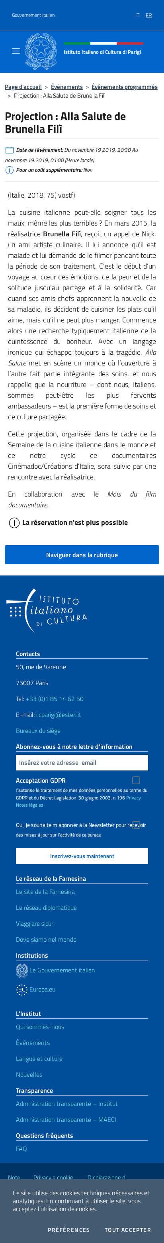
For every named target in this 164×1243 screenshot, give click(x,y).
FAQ (21, 1148)
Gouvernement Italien (33, 15)
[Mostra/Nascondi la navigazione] (16, 51)
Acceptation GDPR (41, 780)
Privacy (133, 797)
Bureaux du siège (38, 730)
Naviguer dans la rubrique (82, 555)
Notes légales (29, 805)
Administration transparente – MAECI (66, 1119)
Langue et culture (39, 1058)
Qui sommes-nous (40, 1026)
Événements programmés (125, 86)
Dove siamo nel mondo (46, 939)
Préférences (69, 1230)
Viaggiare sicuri (35, 923)
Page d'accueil (23, 86)
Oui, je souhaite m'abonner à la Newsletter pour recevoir (81, 825)
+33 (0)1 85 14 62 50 (55, 698)
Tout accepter (128, 1230)
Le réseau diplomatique (46, 907)
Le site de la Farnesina (45, 891)
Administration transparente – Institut (67, 1103)
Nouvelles (29, 1074)
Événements (67, 86)
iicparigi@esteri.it (58, 714)
